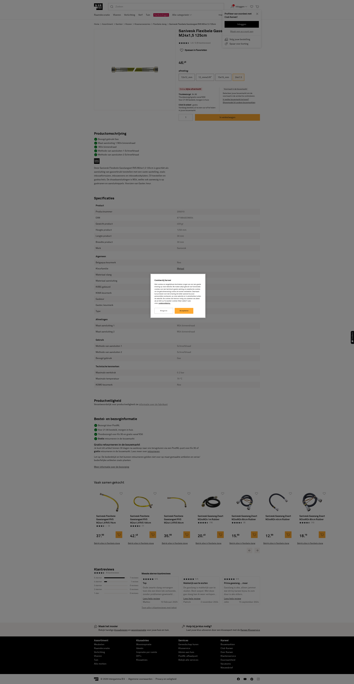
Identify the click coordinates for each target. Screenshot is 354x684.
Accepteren (184, 311)
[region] (178, 296)
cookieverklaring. (164, 303)
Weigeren (163, 311)
